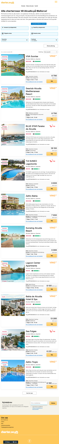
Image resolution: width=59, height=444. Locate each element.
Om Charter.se (4, 419)
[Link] (30, 440)
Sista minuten (30, 5)
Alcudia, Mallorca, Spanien (39, 23)
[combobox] (16, 29)
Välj (52, 81)
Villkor (2, 421)
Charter (23, 5)
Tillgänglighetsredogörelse (7, 427)
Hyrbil (36, 5)
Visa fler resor (29, 393)
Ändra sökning (51, 45)
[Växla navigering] (56, 2)
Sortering (40, 51)
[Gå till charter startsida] (7, 2)
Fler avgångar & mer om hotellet (34, 81)
